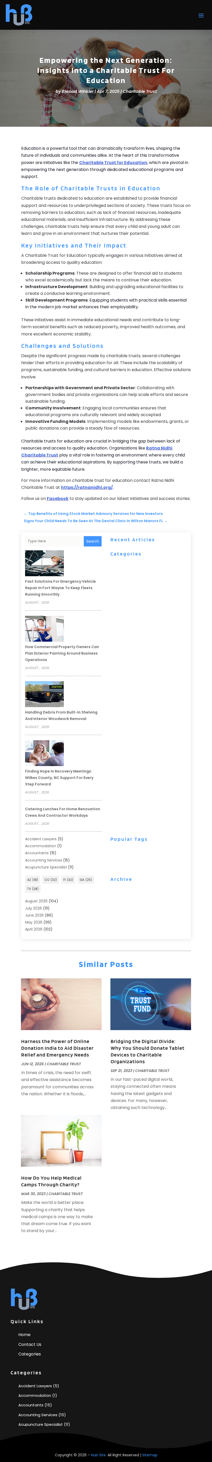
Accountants (37, 853)
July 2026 (33, 908)
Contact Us (29, 1344)
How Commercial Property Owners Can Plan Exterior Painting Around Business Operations (62, 653)
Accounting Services (43, 860)
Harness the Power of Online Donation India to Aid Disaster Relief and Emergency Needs (57, 1048)
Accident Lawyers (41, 839)
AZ (32, 880)
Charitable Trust (140, 91)
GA (86, 880)
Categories (29, 1354)
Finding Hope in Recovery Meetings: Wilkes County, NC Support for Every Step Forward (59, 778)
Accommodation (40, 846)
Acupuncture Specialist (46, 867)
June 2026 (34, 915)
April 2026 (33, 929)
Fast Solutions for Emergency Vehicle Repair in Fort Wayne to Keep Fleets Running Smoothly (60, 588)
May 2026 (33, 922)
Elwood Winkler (78, 91)
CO (50, 880)
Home (24, 1335)
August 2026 (36, 901)
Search (92, 541)
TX (33, 889)
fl (68, 880)
